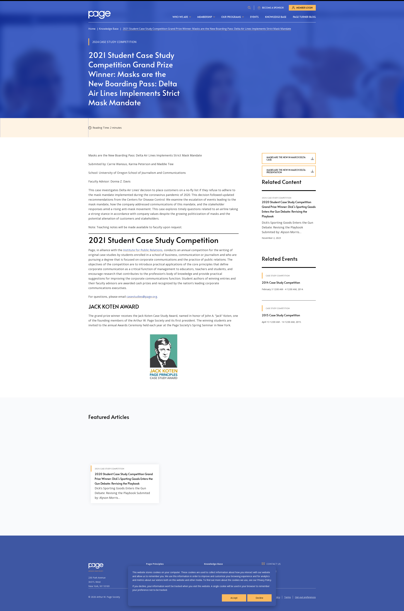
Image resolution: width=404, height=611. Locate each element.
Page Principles (155, 563)
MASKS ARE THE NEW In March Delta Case (286, 158)
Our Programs (231, 16)
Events (254, 16)
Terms (287, 597)
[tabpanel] (125, 465)
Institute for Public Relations (142, 250)
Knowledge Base (275, 16)
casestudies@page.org (142, 296)
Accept (234, 597)
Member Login (304, 7)
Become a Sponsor (273, 7)
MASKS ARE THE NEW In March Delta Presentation (286, 171)
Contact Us (274, 563)
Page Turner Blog (304, 16)
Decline (259, 597)
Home (91, 28)
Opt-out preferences (305, 597)
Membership (204, 16)
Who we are (180, 16)
